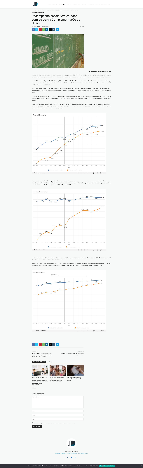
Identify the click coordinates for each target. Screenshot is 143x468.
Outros (84, 5)
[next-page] (35, 388)
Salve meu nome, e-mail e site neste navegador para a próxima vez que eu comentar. (54, 423)
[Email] (50, 29)
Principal (37, 10)
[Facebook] (33, 29)
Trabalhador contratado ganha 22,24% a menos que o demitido (72, 354)
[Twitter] (36, 29)
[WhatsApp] (43, 29)
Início (33, 10)
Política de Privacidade (60, 453)
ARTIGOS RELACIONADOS (39, 361)
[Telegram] (57, 29)
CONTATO (104, 5)
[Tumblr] (53, 29)
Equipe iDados (37, 26)
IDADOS (55, 5)
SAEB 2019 (90, 5)
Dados (97, 5)
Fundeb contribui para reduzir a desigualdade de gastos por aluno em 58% (74, 379)
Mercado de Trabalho (73, 5)
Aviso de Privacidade (72, 453)
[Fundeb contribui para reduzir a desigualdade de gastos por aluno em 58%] (75, 370)
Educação (62, 5)
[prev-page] (33, 388)
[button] (109, 5)
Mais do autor (50, 361)
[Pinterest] (40, 29)
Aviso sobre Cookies (83, 453)
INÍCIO (49, 5)
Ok (100, 465)
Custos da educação (40, 12)
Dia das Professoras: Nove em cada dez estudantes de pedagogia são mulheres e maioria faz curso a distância (42, 355)
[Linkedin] (46, 29)
